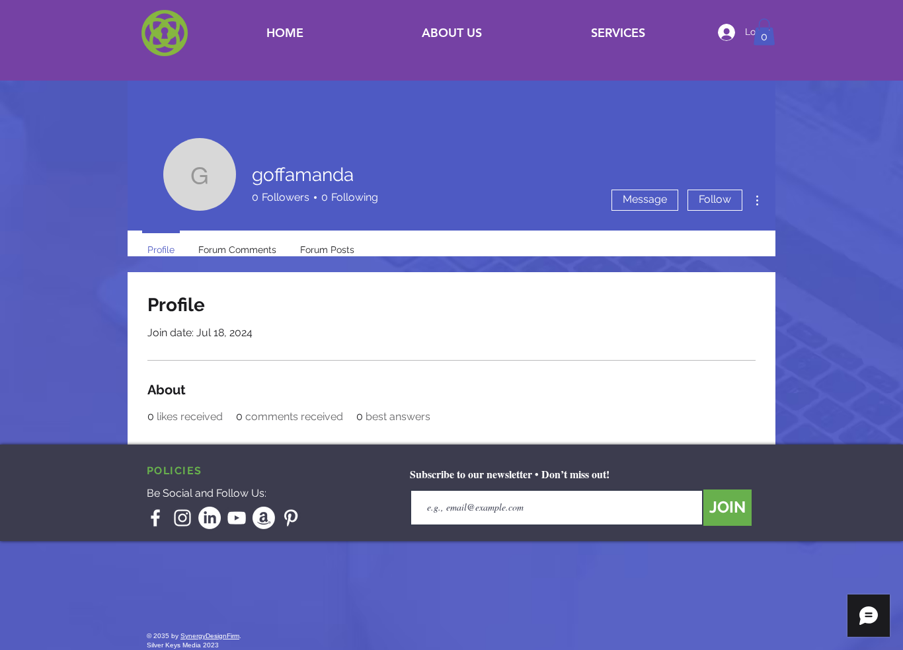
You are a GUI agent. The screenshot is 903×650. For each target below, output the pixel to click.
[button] (618, 33)
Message (645, 199)
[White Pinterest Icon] (291, 518)
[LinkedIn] (209, 518)
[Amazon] (264, 518)
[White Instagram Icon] (182, 518)
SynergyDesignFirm (209, 635)
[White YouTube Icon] (236, 518)
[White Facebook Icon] (155, 518)
